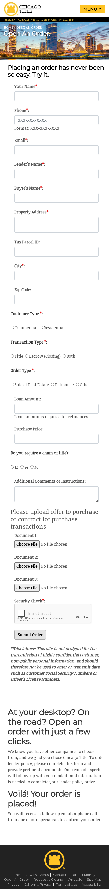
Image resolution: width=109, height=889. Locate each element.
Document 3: (26, 579)
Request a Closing (50, 879)
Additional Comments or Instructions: (50, 481)
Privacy (15, 884)
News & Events (38, 875)
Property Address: (32, 212)
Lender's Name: (29, 164)
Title (20, 356)
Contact (61, 875)
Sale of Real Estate (33, 384)
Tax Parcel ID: (27, 242)
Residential (55, 328)
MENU (90, 9)
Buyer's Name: (28, 188)
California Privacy (40, 884)
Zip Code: (22, 289)
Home (17, 875)
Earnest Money (85, 875)
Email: (21, 140)
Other (85, 384)
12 (17, 467)
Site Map (96, 879)
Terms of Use (68, 884)
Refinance (65, 384)
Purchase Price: (29, 429)
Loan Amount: (27, 399)
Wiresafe (77, 879)
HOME (8, 27)
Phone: (21, 110)
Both (71, 356)
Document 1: (26, 535)
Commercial (27, 328)
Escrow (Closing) (46, 356)
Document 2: (26, 557)
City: (19, 266)
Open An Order (18, 879)
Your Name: (26, 86)
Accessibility (92, 884)
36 (36, 467)
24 (27, 467)
